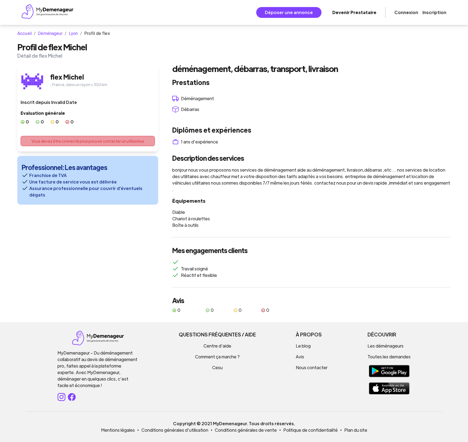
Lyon (73, 33)
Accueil (24, 33)
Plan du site (355, 430)
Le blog (303, 346)
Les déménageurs (386, 346)
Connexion (406, 12)
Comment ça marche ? (217, 356)
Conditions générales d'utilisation (174, 430)
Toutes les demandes (389, 356)
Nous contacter (311, 367)
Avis (300, 356)
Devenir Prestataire (354, 12)
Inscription (434, 12)
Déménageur (50, 33)
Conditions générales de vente (246, 430)
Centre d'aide (217, 346)
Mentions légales (118, 430)
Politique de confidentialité (310, 430)
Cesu (217, 367)
